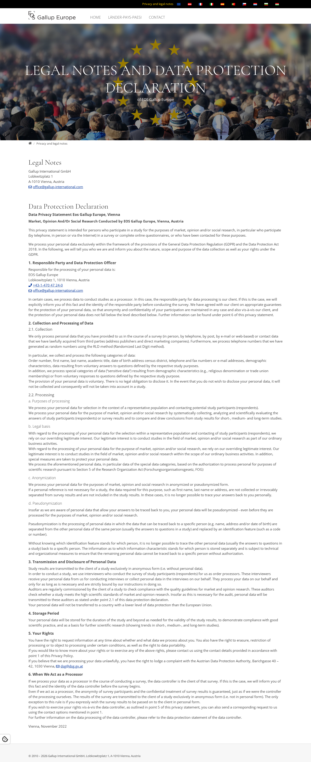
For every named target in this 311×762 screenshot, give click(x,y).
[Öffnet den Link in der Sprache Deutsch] (189, 4)
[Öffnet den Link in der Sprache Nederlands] (255, 4)
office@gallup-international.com (58, 186)
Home (95, 17)
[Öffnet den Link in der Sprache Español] (222, 4)
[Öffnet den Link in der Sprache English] (178, 4)
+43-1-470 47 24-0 (48, 285)
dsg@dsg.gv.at (72, 666)
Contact (157, 17)
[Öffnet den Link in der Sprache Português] (233, 4)
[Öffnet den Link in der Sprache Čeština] (244, 4)
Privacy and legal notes (157, 4)
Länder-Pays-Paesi (125, 17)
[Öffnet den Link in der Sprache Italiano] (211, 4)
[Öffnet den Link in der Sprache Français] (200, 4)
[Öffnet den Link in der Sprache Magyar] (277, 4)
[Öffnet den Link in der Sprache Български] (266, 4)
